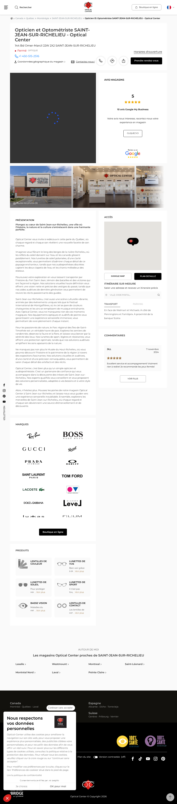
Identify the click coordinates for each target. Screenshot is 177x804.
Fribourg (104, 716)
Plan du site (84, 757)
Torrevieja (113, 707)
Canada (15, 703)
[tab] (118, 304)
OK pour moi (58, 786)
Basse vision (38, 603)
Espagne (94, 703)
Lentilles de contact (77, 604)
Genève (92, 716)
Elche (103, 707)
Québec (26, 707)
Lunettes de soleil (38, 583)
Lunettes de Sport (77, 583)
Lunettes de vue (77, 562)
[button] (7, 798)
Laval (35, 707)
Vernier (114, 716)
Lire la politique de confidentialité (24, 775)
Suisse (92, 713)
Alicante (93, 707)
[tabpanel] (132, 314)
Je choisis (21, 786)
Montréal (15, 707)
